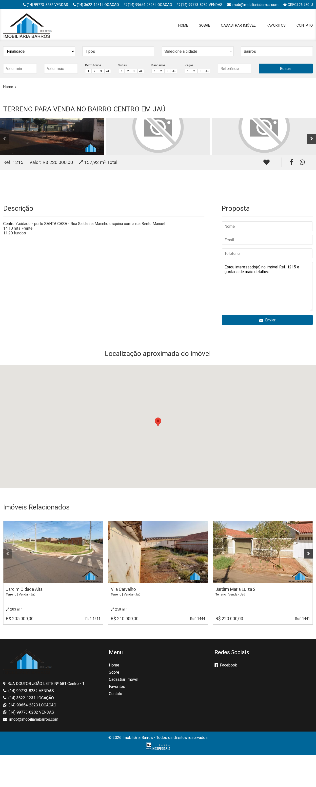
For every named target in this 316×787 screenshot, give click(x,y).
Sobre (204, 25)
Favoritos (276, 25)
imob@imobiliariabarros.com (254, 4)
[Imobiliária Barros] (27, 25)
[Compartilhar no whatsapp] (302, 162)
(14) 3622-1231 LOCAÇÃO (97, 4)
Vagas (189, 65)
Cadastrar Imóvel (238, 25)
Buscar (286, 68)
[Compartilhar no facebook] (291, 162)
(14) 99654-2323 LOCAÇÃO (149, 4)
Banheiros (158, 65)
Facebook (228, 665)
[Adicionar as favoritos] (266, 162)
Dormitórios (93, 65)
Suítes (122, 65)
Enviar (269, 320)
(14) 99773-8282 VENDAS (47, 4)
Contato (304, 25)
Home (183, 25)
